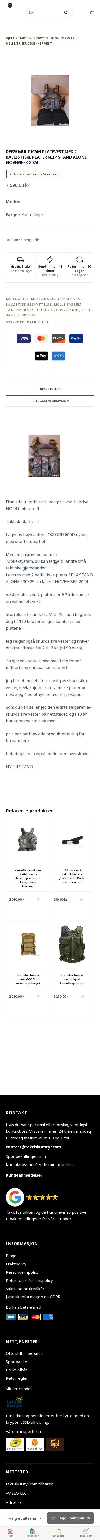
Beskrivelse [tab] (50, 389)
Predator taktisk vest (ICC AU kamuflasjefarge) (28, 979)
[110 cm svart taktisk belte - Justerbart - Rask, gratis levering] (72, 839)
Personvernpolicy (22, 1272)
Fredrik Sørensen (45, 174)
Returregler (17, 1378)
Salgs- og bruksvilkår (25, 1288)
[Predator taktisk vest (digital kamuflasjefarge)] (72, 944)
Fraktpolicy (16, 1263)
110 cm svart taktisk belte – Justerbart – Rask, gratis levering (72, 876)
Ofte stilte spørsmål (24, 1353)
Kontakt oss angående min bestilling (40, 1164)
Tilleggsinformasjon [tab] (50, 400)
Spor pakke (16, 1361)
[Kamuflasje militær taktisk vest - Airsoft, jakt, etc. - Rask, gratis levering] (28, 839)
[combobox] (44, 12)
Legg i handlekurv (73, 1517)
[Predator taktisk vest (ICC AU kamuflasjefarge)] (28, 944)
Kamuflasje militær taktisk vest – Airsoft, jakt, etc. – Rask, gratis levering (28, 878)
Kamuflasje (38, 322)
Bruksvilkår (16, 1369)
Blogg (11, 1255)
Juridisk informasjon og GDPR (33, 1296)
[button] (22, 240)
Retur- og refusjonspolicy (29, 1280)
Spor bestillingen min (26, 1156)
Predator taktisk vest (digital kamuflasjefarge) (72, 979)
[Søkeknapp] (66, 12)
